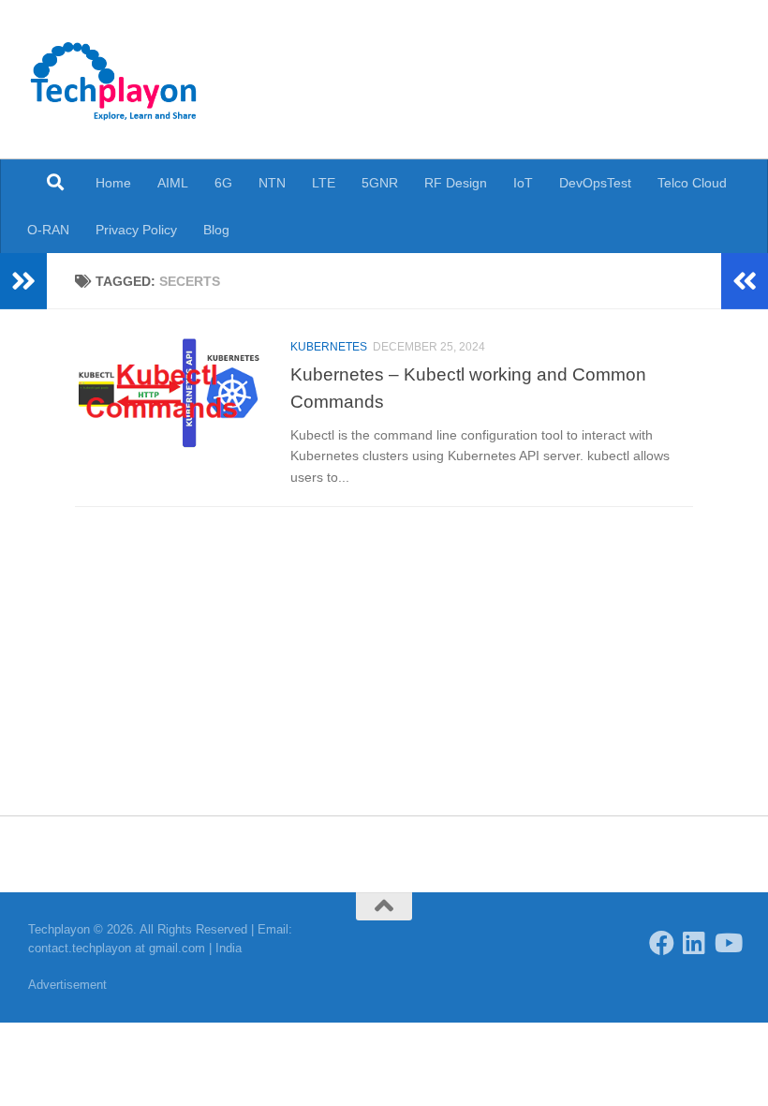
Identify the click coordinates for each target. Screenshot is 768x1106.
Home (113, 182)
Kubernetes (328, 346)
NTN (272, 182)
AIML (172, 182)
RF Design (455, 182)
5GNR (380, 182)
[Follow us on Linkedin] (694, 942)
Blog (216, 229)
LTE (323, 182)
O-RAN (48, 229)
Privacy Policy (136, 229)
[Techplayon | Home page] (114, 79)
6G (223, 182)
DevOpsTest (595, 182)
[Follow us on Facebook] (661, 942)
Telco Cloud (692, 182)
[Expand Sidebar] (23, 281)
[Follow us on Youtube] (727, 942)
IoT (523, 182)
